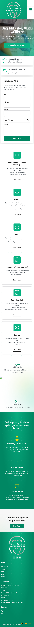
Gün (5, 117)
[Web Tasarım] (26, 624)
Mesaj (6, 124)
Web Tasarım (17, 624)
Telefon (6, 102)
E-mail (6, 109)
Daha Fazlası (17, 179)
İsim (5, 94)
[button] (31, 9)
